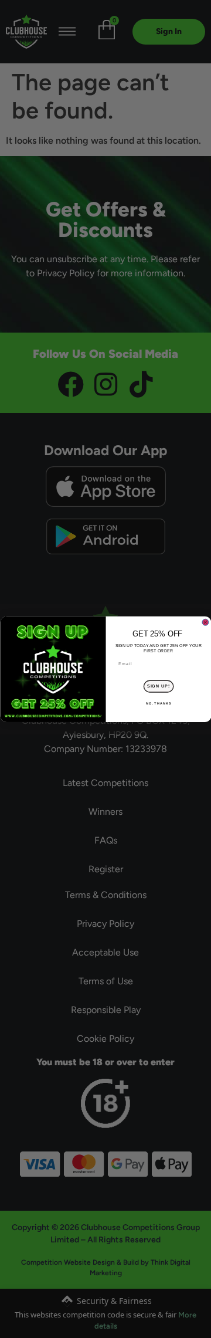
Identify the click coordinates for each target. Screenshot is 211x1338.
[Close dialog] (205, 622)
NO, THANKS (158, 703)
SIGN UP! (158, 686)
